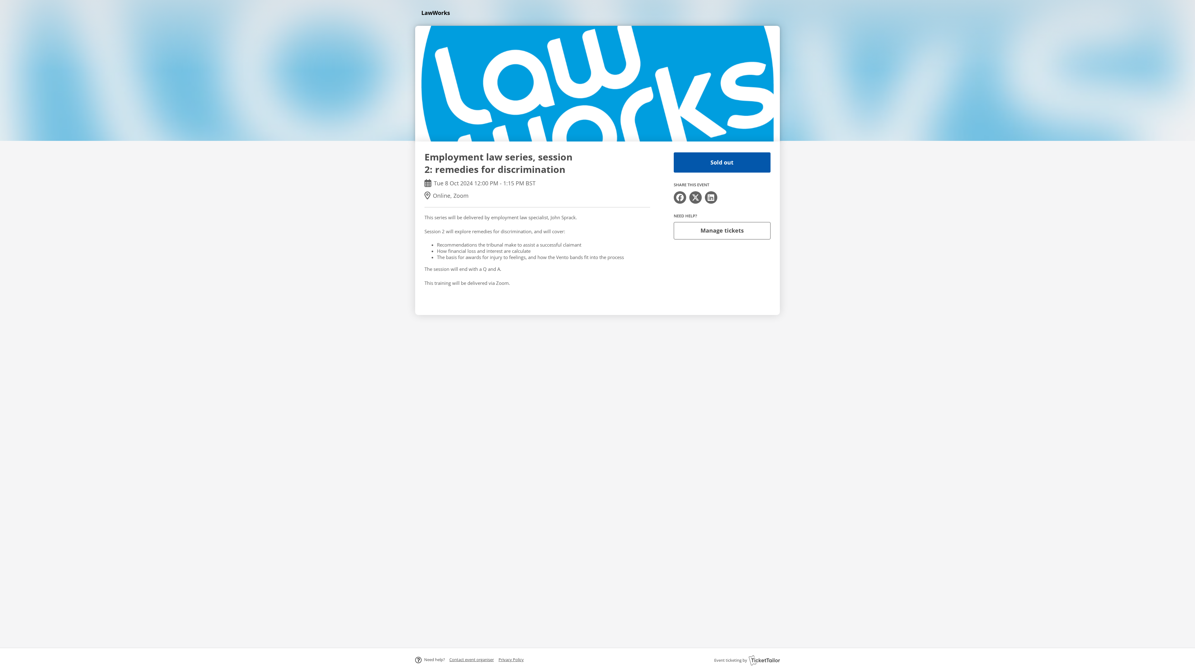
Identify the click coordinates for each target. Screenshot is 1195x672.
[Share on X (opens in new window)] (695, 197)
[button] (471, 659)
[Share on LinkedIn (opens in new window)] (711, 197)
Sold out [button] (721, 162)
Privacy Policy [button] (511, 659)
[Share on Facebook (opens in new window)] (680, 197)
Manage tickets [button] (722, 230)
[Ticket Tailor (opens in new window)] (764, 660)
